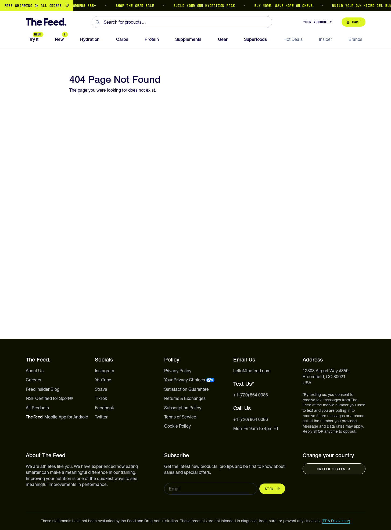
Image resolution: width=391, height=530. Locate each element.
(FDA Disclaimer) (336, 520)
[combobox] (182, 22)
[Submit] (98, 22)
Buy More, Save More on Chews (280, 6)
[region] (195, 5)
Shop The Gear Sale (131, 6)
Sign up (272, 489)
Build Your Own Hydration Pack (201, 6)
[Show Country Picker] (67, 5)
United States (331, 469)
